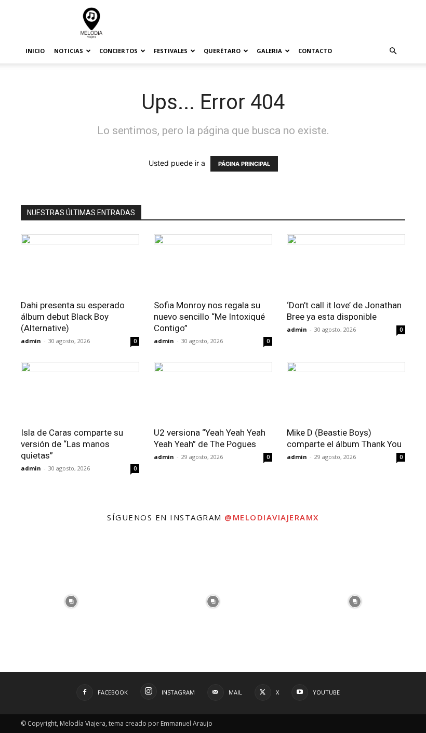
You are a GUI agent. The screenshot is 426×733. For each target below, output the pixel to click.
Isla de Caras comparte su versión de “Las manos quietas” (72, 444)
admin (31, 341)
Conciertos (118, 51)
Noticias (68, 51)
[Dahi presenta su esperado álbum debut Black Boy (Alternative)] (80, 263)
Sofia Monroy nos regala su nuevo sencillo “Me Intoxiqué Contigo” (209, 316)
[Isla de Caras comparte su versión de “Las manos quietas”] (80, 391)
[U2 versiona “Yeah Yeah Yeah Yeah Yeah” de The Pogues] (213, 391)
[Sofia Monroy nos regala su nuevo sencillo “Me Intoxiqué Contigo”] (213, 263)
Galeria (269, 51)
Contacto (315, 51)
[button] (392, 51)
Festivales (171, 51)
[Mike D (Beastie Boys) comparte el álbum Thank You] (346, 391)
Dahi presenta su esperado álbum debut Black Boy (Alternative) (73, 316)
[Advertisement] (283, 22)
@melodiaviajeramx (271, 517)
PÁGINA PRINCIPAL (244, 163)
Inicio (35, 51)
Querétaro (222, 51)
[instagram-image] (71, 601)
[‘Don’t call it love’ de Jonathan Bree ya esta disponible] (346, 263)
